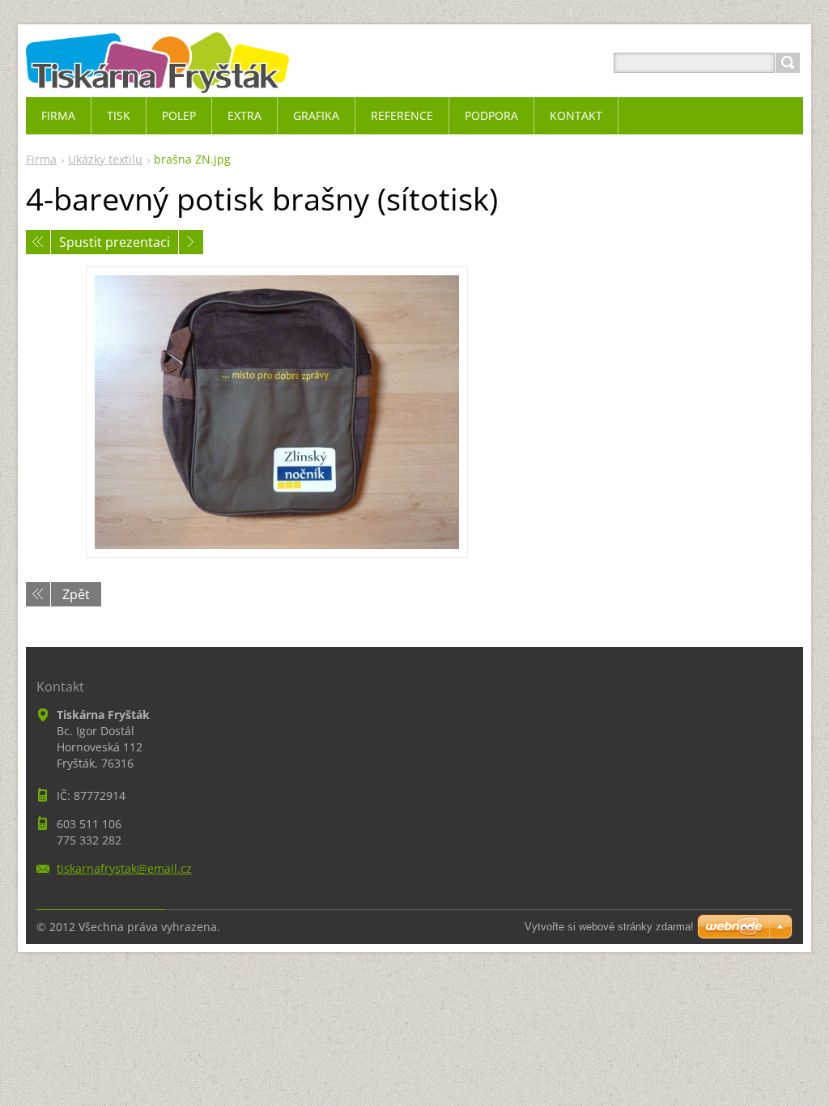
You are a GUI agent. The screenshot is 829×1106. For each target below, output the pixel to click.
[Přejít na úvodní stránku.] (157, 82)
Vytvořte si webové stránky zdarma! (609, 927)
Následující (191, 242)
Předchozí (38, 242)
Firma (41, 159)
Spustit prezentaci (114, 242)
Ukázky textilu (105, 159)
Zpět (76, 594)
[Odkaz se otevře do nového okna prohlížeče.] (277, 412)
